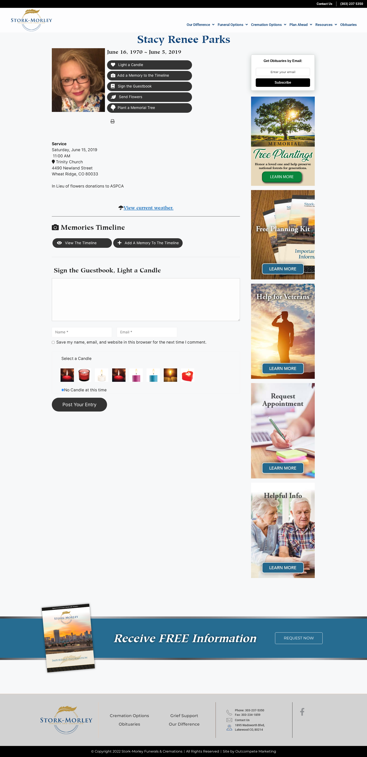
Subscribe (283, 82)
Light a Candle (130, 65)
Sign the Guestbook (134, 86)
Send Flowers (130, 97)
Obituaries (348, 25)
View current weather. (149, 207)
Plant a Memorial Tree (136, 108)
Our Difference (198, 25)
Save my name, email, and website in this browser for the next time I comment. (131, 342)
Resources (324, 25)
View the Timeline (80, 243)
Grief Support (184, 715)
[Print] (112, 121)
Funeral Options (230, 25)
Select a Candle (76, 358)
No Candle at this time (85, 390)
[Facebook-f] (302, 712)
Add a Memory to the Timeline (143, 75)
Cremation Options (266, 25)
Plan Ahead (298, 25)
